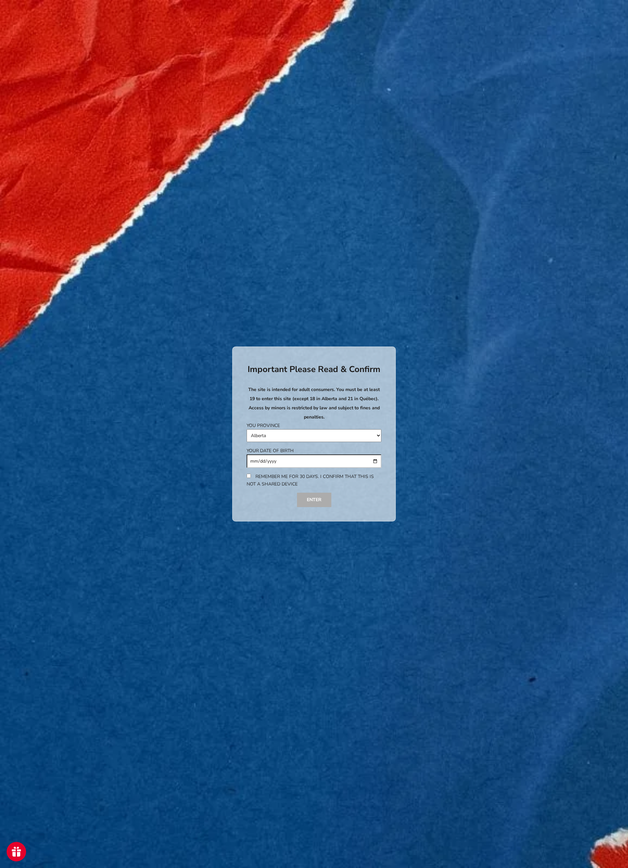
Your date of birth (270, 451)
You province (263, 425)
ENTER (314, 500)
